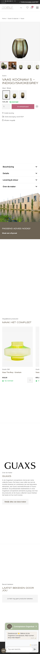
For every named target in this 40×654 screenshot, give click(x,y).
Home (4, 18)
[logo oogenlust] (7, 7)
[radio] (6, 94)
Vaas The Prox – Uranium (12, 372)
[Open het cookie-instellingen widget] (3, 650)
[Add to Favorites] (36, 106)
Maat (4, 88)
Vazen (22, 18)
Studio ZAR (6, 369)
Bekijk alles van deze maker (15, 502)
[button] (23, 8)
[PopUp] (27, 7)
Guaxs (4, 75)
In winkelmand (23, 107)
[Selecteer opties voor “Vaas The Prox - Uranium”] (30, 380)
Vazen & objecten (13, 18)
